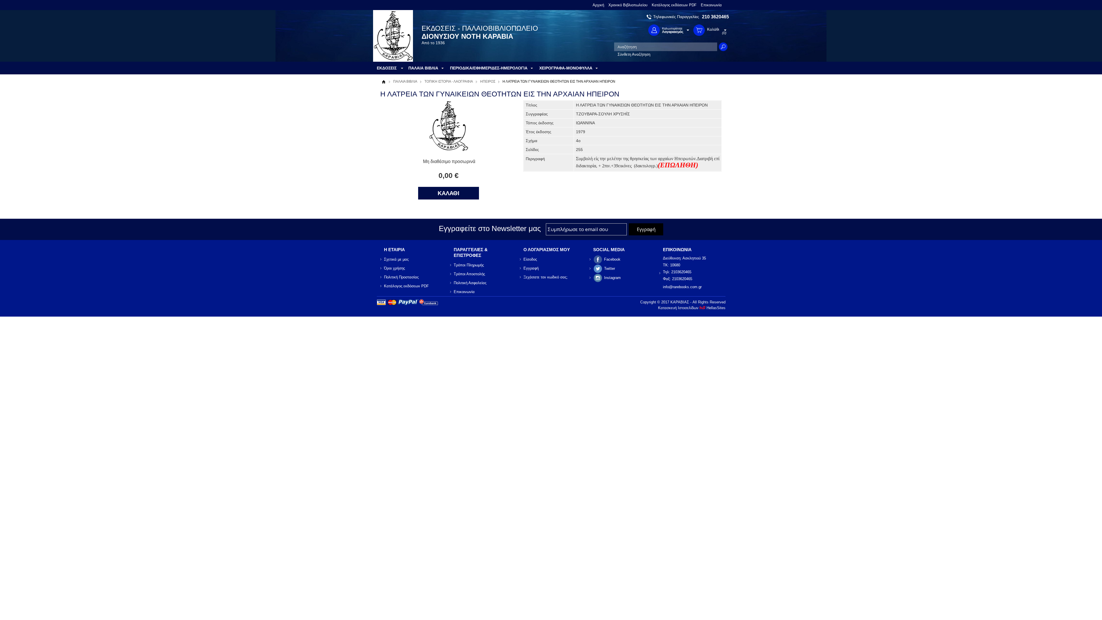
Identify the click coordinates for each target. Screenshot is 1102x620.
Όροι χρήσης (394, 268)
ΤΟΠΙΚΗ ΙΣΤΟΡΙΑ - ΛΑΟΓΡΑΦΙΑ (448, 82)
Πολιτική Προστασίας (401, 277)
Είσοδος (530, 259)
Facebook (612, 259)
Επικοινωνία (711, 5)
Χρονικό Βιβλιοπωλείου (627, 5)
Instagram (612, 278)
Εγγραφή (531, 268)
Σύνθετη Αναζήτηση (634, 54)
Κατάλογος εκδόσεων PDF (674, 5)
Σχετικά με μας (396, 259)
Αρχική (598, 5)
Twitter (609, 268)
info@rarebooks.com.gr (682, 287)
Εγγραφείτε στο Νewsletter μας (490, 228)
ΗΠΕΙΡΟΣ (487, 82)
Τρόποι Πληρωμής (469, 265)
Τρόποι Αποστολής (469, 274)
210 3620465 (715, 16)
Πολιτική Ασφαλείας (470, 283)
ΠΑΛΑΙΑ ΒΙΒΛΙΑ (405, 82)
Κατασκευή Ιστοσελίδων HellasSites (691, 308)
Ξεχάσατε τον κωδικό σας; (545, 277)
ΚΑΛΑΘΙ (448, 193)
